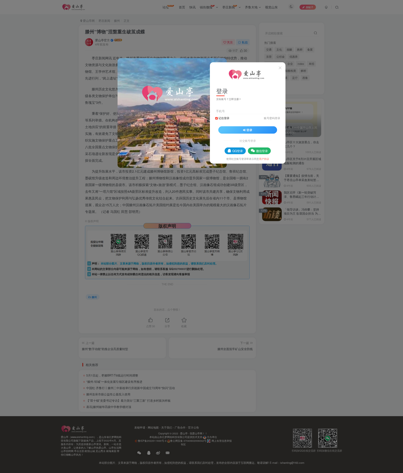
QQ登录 (237, 151)
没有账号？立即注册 (227, 99)
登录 (249, 130)
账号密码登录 (272, 118)
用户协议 (264, 158)
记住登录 (224, 118)
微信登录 (262, 151)
